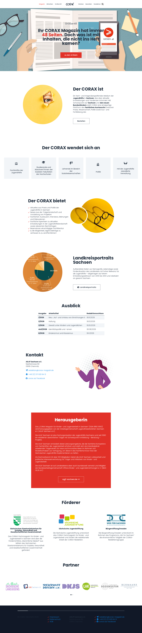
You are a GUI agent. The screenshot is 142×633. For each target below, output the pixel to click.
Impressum (54, 617)
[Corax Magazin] (70, 4)
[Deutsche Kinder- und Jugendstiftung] (71, 586)
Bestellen (89, 4)
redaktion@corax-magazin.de (41, 370)
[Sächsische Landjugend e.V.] (12, 586)
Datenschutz (55, 619)
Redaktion (97, 4)
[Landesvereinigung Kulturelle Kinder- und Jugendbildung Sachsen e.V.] (32, 586)
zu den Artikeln (71, 55)
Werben (81, 4)
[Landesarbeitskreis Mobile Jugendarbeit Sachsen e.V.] (90, 586)
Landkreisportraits (87, 287)
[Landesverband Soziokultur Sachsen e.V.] (109, 586)
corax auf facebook (36, 378)
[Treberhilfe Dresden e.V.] (51, 586)
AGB (51, 621)
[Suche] (102, 4)
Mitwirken (50, 4)
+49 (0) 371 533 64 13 (37, 374)
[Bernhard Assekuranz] (129, 586)
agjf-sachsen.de (70, 479)
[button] (69, 68)
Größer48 (58, 4)
